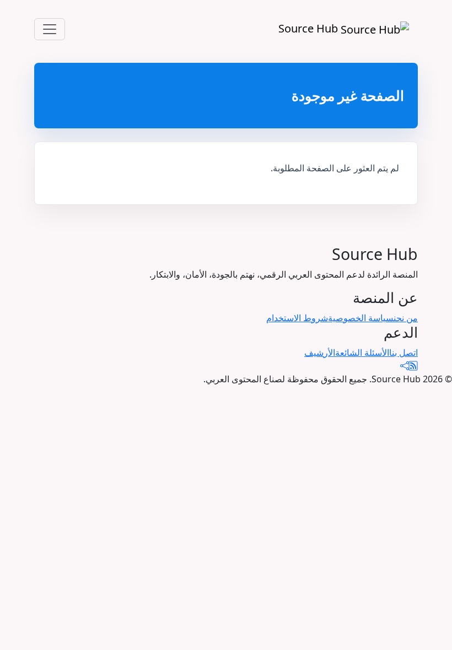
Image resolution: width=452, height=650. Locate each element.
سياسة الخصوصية (361, 318)
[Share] (404, 366)
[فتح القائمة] (49, 29)
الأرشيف (319, 352)
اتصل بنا (403, 352)
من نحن (406, 318)
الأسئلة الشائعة (362, 352)
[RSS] (413, 366)
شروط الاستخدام (297, 318)
